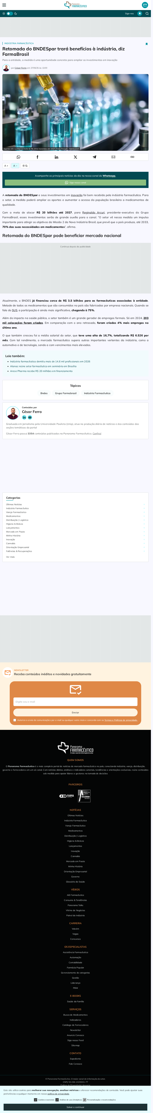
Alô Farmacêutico (75, 895)
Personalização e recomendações (101, 1100)
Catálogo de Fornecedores (75, 1025)
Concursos (75, 939)
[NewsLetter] (145, 4)
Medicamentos (13, 516)
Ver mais (10, 557)
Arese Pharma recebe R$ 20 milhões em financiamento (41, 371)
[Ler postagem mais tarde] (147, 44)
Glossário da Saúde (75, 881)
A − (15, 165)
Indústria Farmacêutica (19, 43)
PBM (75, 988)
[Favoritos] (139, 13)
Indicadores (75, 1020)
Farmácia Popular (75, 967)
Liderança (75, 983)
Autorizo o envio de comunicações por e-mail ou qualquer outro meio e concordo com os (77, 720)
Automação (75, 957)
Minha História (13, 535)
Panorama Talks (75, 905)
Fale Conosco (75, 1063)
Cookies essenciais (46, 1100)
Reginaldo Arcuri (93, 212)
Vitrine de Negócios (75, 910)
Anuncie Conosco (75, 1035)
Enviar (75, 712)
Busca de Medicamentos (75, 1014)
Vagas (75, 934)
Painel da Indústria (75, 915)
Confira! (97, 433)
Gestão (75, 977)
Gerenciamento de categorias (75, 972)
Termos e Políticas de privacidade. (120, 720)
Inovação (10, 539)
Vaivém (75, 928)
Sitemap (75, 1045)
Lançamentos (12, 527)
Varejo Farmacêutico (16, 512)
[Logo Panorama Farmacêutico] (75, 5)
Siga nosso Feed (75, 1040)
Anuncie (86, 1085)
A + (6, 165)
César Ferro (20, 68)
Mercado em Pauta (15, 531)
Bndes (44, 393)
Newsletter (75, 1030)
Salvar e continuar (75, 1107)
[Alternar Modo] (25, 165)
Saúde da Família (75, 1001)
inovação (76, 195)
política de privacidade (58, 1093)
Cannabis (10, 543)
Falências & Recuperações (19, 551)
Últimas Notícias (14, 504)
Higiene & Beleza (14, 524)
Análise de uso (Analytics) (71, 1100)
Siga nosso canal (77, 182)
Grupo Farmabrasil (66, 393)
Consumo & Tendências (75, 900)
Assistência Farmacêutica (75, 952)
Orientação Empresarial (17, 547)
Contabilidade (75, 962)
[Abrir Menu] (17, 5)
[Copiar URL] (132, 157)
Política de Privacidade (71, 1085)
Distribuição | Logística (17, 520)
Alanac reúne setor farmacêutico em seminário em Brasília (43, 366)
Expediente (75, 1058)
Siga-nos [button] (129, 13)
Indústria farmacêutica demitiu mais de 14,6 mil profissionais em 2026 (50, 361)
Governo (75, 876)
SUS (14, 310)
